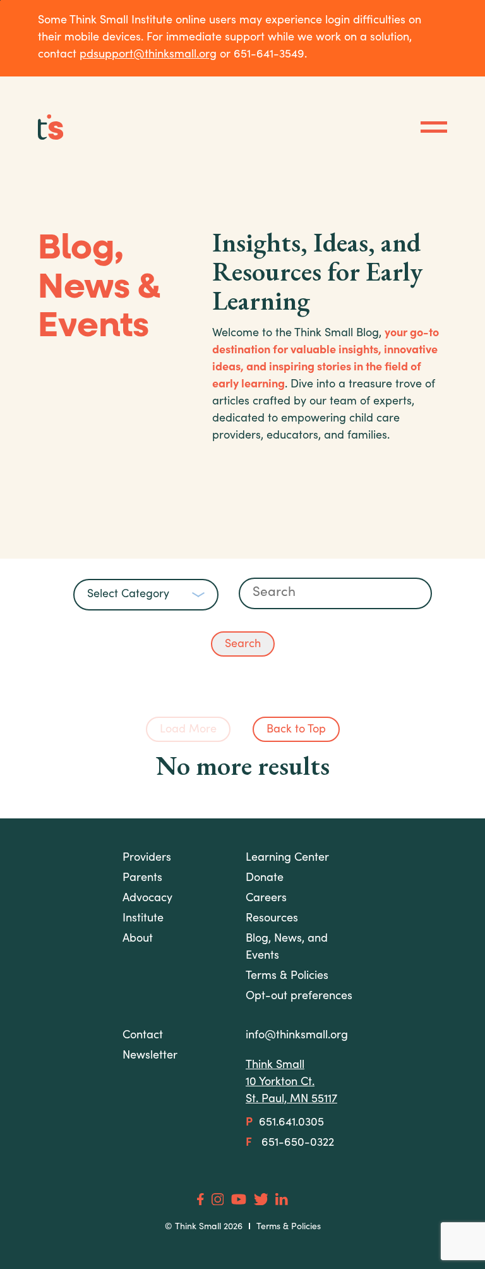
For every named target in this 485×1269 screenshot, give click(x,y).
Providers (147, 858)
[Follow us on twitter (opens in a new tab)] (261, 1199)
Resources (272, 919)
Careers (266, 898)
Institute (143, 919)
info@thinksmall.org (297, 1035)
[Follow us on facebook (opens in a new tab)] (200, 1199)
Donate (265, 878)
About (138, 939)
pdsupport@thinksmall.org (148, 55)
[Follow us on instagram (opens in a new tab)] (218, 1199)
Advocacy (147, 898)
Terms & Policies (288, 1227)
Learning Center (287, 858)
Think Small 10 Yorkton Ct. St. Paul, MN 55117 (291, 1082)
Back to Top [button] (296, 730)
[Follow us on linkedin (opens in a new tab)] (281, 1199)
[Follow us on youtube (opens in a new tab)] (238, 1199)
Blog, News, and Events (287, 947)
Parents (142, 878)
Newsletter (150, 1056)
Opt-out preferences (299, 996)
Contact (143, 1035)
